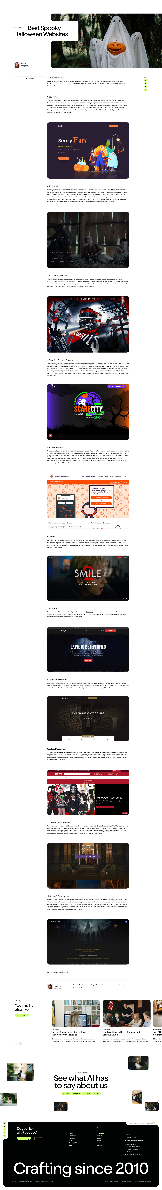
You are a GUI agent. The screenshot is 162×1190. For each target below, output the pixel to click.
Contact (99, 1145)
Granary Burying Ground (107, 831)
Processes (72, 1138)
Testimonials (72, 1136)
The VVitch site (113, 190)
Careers (99, 1138)
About (70, 1131)
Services (99, 1136)
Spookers (89, 612)
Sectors (99, 1140)
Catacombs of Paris (83, 683)
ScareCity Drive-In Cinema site (61, 364)
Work (98, 1133)
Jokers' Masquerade (117, 752)
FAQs (70, 1140)
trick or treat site (68, 451)
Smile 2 (114, 540)
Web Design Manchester (111, 1181)
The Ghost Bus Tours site (55, 279)
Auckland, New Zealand (110, 614)
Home (98, 1131)
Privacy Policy (143, 1181)
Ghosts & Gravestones (104, 826)
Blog (70, 1145)
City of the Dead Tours (115, 900)
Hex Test (99, 1143)
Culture (71, 1133)
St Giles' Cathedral (53, 907)
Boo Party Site (55, 100)
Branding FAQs (73, 1143)
